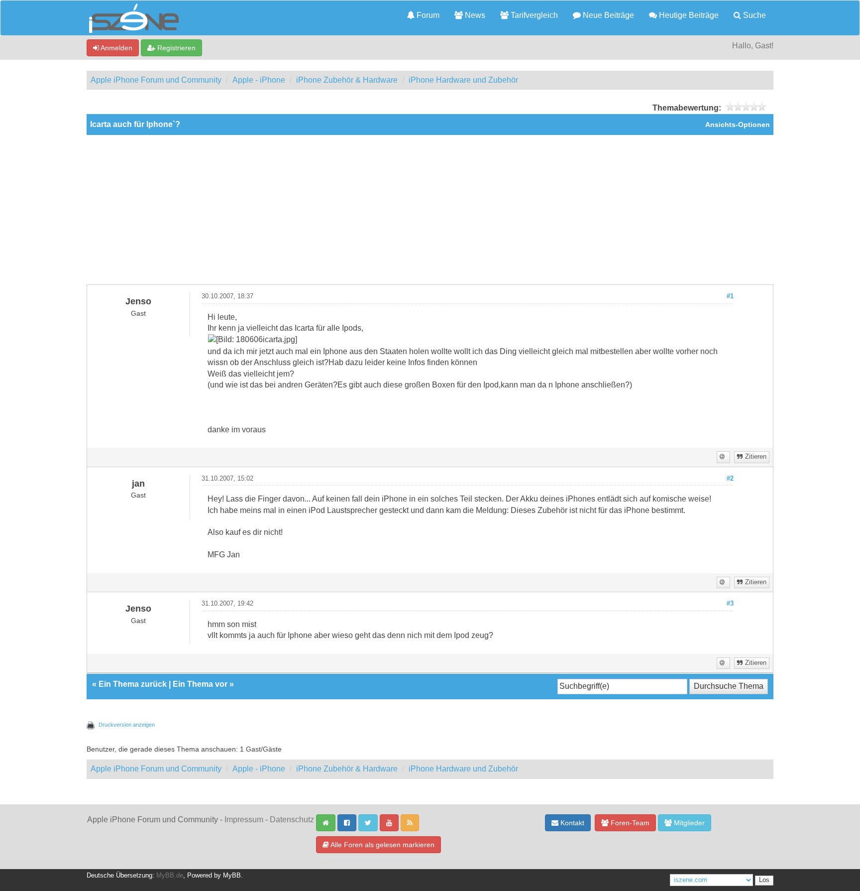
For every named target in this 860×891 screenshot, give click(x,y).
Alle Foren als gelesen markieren (381, 845)
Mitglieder (688, 823)
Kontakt (571, 823)
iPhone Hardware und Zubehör (463, 80)
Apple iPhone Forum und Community (156, 80)
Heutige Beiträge (688, 15)
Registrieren (175, 48)
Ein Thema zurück (133, 684)
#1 (730, 296)
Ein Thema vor (200, 684)
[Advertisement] (430, 209)
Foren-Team (629, 823)
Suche (753, 15)
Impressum (243, 819)
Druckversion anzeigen (127, 725)
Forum (427, 15)
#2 (730, 478)
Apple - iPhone (258, 80)
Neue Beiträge (607, 15)
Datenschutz (292, 819)
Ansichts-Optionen (737, 124)
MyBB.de (169, 875)
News (474, 15)
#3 (730, 603)
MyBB (232, 875)
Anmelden (115, 48)
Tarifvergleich (533, 15)
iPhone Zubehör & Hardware (347, 80)
